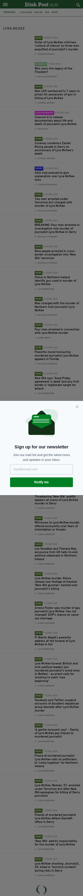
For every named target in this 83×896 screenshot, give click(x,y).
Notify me (41, 482)
